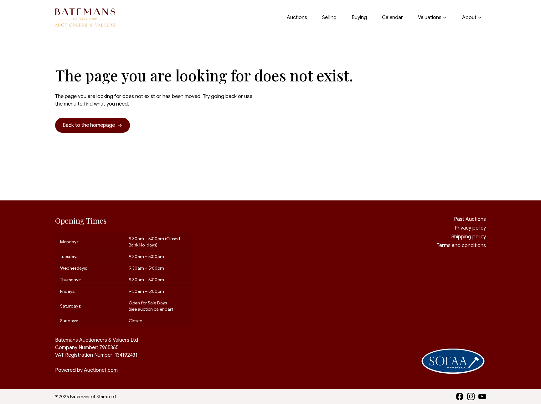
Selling (329, 17)
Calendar (392, 17)
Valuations (429, 17)
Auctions (297, 17)
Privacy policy (470, 228)
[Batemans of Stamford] (85, 17)
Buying (359, 17)
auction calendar (155, 309)
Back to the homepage (89, 125)
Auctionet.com (101, 370)
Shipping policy (468, 237)
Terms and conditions (461, 245)
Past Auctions (470, 219)
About (469, 17)
